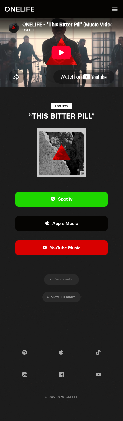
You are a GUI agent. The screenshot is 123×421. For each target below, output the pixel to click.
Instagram (24, 375)
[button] (114, 9)
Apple (61, 353)
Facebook (61, 375)
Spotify (24, 353)
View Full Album (61, 297)
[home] (18, 9)
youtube (98, 375)
